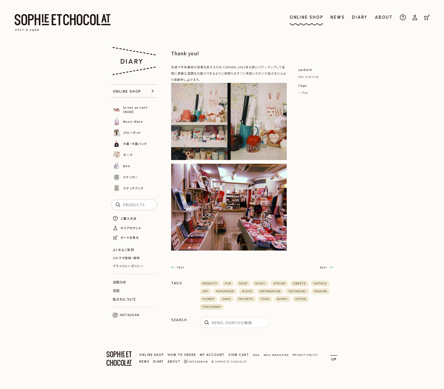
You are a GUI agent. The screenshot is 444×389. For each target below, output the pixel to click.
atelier (279, 283)
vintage (320, 283)
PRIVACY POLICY (305, 355)
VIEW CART (238, 355)
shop (305, 92)
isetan (300, 299)
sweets (299, 283)
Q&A (256, 355)
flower (208, 299)
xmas (226, 299)
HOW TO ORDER (182, 355)
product (210, 283)
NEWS (144, 361)
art (205, 291)
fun (228, 283)
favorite (246, 299)
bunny (282, 299)
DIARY (158, 361)
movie (247, 291)
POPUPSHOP (225, 291)
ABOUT (173, 361)
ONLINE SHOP (151, 355)
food (265, 299)
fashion (320, 291)
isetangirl (297, 291)
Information (270, 291)
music (260, 283)
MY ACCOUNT (212, 355)
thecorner (212, 306)
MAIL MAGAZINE (276, 355)
